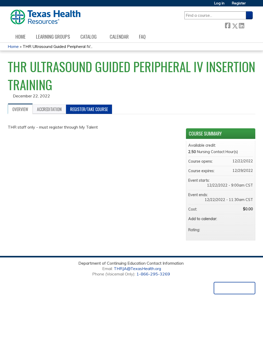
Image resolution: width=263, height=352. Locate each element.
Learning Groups (53, 36)
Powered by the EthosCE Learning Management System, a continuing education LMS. (234, 288)
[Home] (45, 17)
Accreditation (49, 109)
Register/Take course (89, 109)
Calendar (119, 36)
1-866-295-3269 (153, 273)
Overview (20, 109)
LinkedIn (241, 25)
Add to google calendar (228, 218)
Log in (219, 3)
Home (20, 36)
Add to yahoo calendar (235, 218)
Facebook (227, 25)
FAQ (142, 36)
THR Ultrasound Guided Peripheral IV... (57, 46)
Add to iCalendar (242, 218)
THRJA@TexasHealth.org (137, 268)
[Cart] (251, 5)
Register (239, 3)
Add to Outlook (248, 218)
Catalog (88, 36)
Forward (248, 25)
